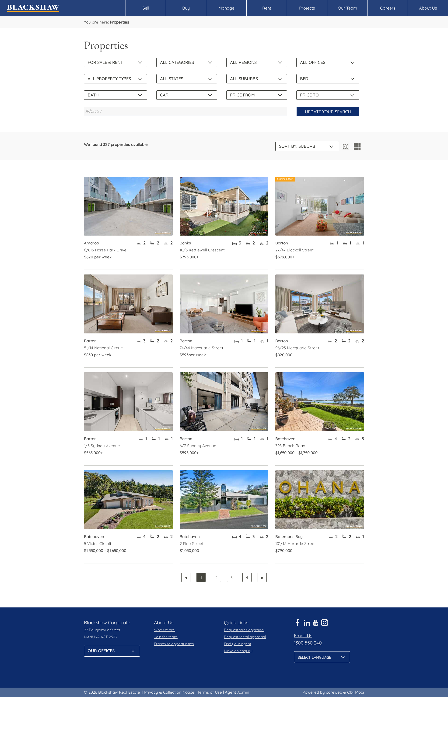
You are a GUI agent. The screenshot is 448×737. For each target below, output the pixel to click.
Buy (186, 8)
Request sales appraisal (244, 629)
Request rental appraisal (245, 636)
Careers (387, 8)
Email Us (303, 635)
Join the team (166, 636)
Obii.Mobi (355, 692)
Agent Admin (237, 692)
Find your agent (237, 643)
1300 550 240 (308, 643)
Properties (119, 22)
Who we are (164, 629)
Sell (146, 8)
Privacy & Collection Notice (169, 692)
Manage (226, 8)
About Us (428, 8)
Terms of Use (209, 692)
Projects (307, 8)
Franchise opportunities (174, 643)
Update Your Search (328, 111)
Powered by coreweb (322, 692)
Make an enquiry (238, 650)
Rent (266, 8)
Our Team (347, 8)
